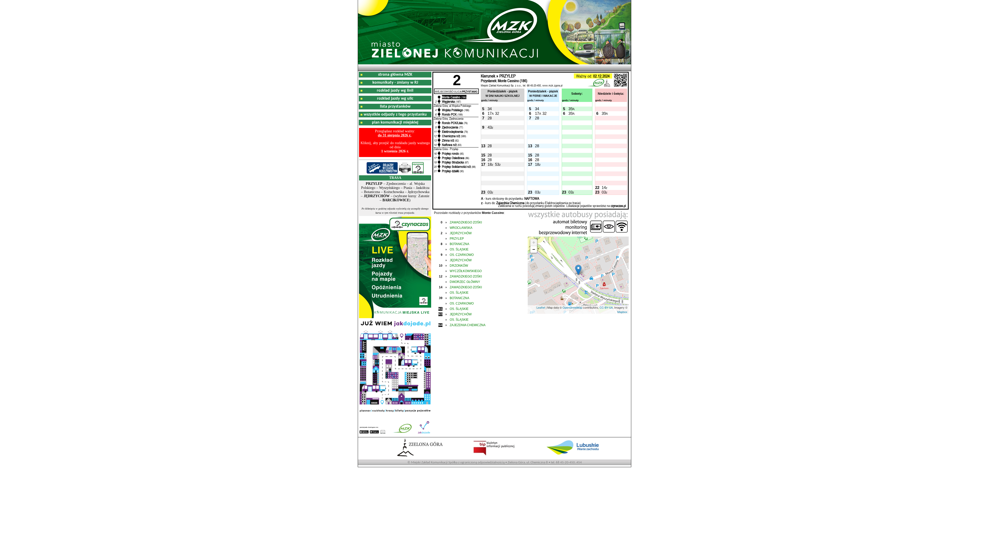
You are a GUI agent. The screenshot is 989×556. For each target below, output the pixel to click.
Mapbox (622, 312)
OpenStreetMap (572, 307)
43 (490, 127)
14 (604, 187)
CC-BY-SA (606, 307)
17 (490, 113)
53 (497, 164)
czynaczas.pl (618, 206)
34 (490, 109)
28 (490, 118)
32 (497, 113)
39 (570, 109)
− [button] (533, 249)
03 (490, 192)
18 (490, 164)
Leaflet (540, 307)
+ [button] (533, 242)
